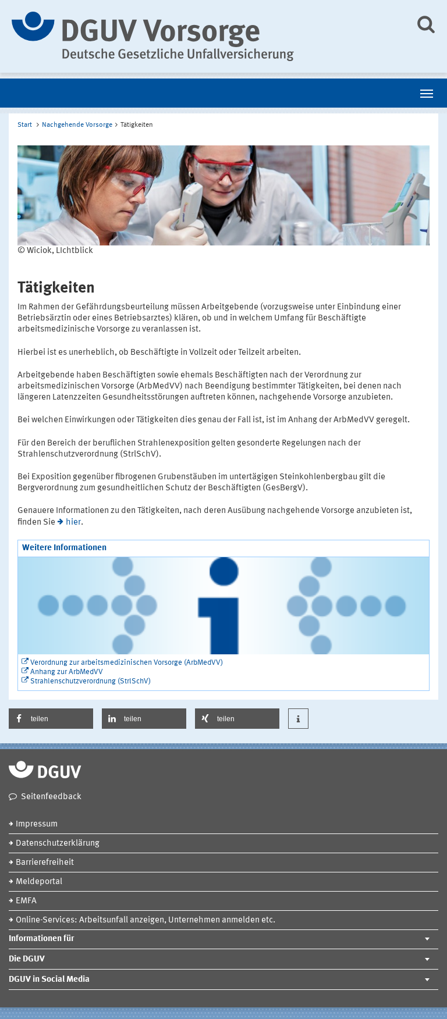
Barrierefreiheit (45, 862)
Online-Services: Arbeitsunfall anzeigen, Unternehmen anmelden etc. (145, 920)
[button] (51, 718)
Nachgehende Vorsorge (77, 125)
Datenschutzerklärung (58, 843)
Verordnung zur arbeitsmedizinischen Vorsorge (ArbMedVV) (126, 663)
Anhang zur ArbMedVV (66, 672)
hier (73, 522)
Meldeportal (39, 882)
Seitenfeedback (51, 797)
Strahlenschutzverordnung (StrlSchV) (90, 681)
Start (24, 125)
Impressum (37, 824)
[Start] (205, 36)
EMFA (26, 901)
